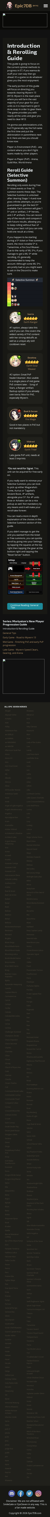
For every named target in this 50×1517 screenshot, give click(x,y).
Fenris (7, 1268)
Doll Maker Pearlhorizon (10, 1162)
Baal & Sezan (10, 891)
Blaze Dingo (9, 942)
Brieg (7, 970)
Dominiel (8, 1167)
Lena (28, 766)
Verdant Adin (32, 1381)
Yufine (29, 1450)
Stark (29, 1261)
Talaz (29, 1317)
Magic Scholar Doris (34, 837)
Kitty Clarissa (32, 726)
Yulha (29, 1453)
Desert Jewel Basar (12, 1130)
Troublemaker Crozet (35, 1357)
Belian (7, 919)
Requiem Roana (33, 1041)
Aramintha (9, 825)
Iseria (7, 1421)
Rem (28, 1033)
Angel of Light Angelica (14, 805)
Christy (7, 1063)
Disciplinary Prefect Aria (12, 1151)
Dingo (7, 1146)
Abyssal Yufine (10, 715)
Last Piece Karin (33, 754)
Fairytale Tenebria (12, 1249)
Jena (6, 1441)
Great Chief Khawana (13, 1327)
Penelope (30, 982)
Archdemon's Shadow (13, 833)
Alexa (7, 786)
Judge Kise (9, 1448)
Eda (6, 1187)
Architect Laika (10, 837)
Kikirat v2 (30, 715)
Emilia (7, 1214)
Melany (29, 861)
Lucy (28, 821)
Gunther (8, 1339)
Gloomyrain (9, 1320)
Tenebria (30, 1341)
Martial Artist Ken (33, 845)
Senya (29, 1164)
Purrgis (29, 1002)
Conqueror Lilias (11, 1103)
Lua (28, 817)
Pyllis (29, 1005)
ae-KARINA (9, 738)
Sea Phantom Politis (34, 1152)
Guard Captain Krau (13, 1331)
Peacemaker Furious (35, 970)
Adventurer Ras (11, 730)
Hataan (8, 1355)
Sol (28, 1237)
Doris (7, 1171)
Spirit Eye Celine (33, 1257)
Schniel (29, 1140)
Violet (29, 1401)
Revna (29, 1053)
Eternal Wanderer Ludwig (12, 1235)
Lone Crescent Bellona (35, 801)
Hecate (8, 1363)
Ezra (6, 1245)
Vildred (29, 1397)
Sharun (29, 1195)
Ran (28, 1017)
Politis (29, 998)
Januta (7, 1433)
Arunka (8, 859)
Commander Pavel (12, 1099)
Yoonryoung (31, 1442)
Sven (28, 1297)
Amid (7, 798)
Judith (7, 1453)
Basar (7, 903)
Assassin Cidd (10, 867)
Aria (6, 847)
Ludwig (29, 825)
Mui (28, 915)
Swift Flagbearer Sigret (35, 1301)
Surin (29, 1290)
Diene (7, 1142)
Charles (8, 1048)
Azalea (7, 887)
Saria (29, 1132)
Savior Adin (31, 1136)
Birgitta (8, 938)
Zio (28, 1477)
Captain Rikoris (11, 992)
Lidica (29, 778)
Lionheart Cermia (33, 794)
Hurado (8, 1387)
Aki (6, 774)
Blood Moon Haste (12, 950)
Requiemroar (32, 1045)
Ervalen (8, 1226)
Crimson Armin (11, 1115)
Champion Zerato (12, 1036)
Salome (29, 1128)
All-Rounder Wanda (12, 790)
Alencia (8, 782)
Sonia (29, 1245)
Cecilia (7, 1008)
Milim (29, 881)
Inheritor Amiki (11, 1417)
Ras (28, 1021)
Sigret (29, 1217)
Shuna (29, 1213)
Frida (7, 1292)
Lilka (28, 790)
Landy (29, 750)
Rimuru (29, 1073)
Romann (30, 1100)
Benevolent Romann (13, 926)
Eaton (7, 1183)
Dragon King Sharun (13, 1179)
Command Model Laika (14, 1091)
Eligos (7, 1199)
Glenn (7, 1316)
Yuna (29, 1457)
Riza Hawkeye (32, 1084)
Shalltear (30, 1191)
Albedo (8, 778)
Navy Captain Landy (34, 930)
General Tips (9, 633)
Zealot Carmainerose (35, 1465)
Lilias (29, 782)
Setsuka (30, 1175)
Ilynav (7, 1399)
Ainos (7, 754)
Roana (29, 1092)
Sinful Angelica (32, 1233)
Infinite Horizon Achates (11, 1411)
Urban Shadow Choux (35, 1377)
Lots (28, 813)
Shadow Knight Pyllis (34, 1183)
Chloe (7, 1055)
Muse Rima (31, 919)
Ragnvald (30, 1009)
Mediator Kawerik (33, 857)
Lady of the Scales (34, 742)
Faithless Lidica (11, 1252)
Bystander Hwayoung (13, 984)
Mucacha (30, 911)
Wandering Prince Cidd (36, 1417)
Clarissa (8, 1075)
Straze (29, 1265)
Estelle (7, 1230)
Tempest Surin (32, 1337)
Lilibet (29, 786)
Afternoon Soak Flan (13, 750)
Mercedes (30, 869)
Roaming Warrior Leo (35, 1088)
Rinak (29, 1080)
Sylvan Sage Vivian (34, 1305)
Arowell (8, 855)
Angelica (8, 813)
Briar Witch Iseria (11, 966)
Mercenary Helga (33, 873)
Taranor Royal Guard (35, 1333)
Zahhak (29, 1461)
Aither (7, 770)
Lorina (29, 809)
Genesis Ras (9, 1312)
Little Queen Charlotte (35, 798)
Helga (7, 1371)
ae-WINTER (9, 746)
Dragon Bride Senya (13, 1175)
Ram (28, 1013)
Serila (29, 1171)
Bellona (8, 922)
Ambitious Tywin (11, 794)
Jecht (7, 1437)
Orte (28, 958)
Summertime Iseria (34, 1286)
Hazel (7, 1359)
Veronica (30, 1385)
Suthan (29, 1293)
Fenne (7, 1264)
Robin (29, 1096)
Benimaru (9, 930)
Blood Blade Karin (12, 946)
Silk (28, 1221)
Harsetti (8, 1343)
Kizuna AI (30, 730)
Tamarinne (31, 1325)
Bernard (8, 934)
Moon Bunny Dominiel (35, 903)
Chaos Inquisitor (11, 1040)
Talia (28, 1321)
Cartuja (8, 1004)
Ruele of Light (32, 1116)
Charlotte (8, 1051)
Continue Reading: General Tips (24, 606)
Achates (8, 719)
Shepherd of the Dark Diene (35, 1204)
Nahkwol (30, 926)
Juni (6, 1456)
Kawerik (8, 1468)
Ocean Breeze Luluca (35, 950)
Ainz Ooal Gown (11, 766)
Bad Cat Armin (10, 895)
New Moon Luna (33, 942)
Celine (7, 1020)
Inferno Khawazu (11, 1407)
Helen (7, 1367)
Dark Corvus (10, 1123)
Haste (7, 1351)
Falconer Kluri (10, 1256)
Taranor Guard (32, 1329)
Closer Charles (11, 1083)
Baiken (7, 899)
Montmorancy (32, 899)
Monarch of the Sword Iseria (35, 893)
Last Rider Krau (32, 758)
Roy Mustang (32, 1112)
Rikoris (29, 1065)
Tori (28, 1353)
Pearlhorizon (32, 974)
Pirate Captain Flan (34, 994)
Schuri (29, 1148)
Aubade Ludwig (11, 879)
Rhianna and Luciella (35, 1057)
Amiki (7, 801)
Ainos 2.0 (8, 758)
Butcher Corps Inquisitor (10, 975)
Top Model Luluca (34, 1349)
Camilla (8, 988)
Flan (6, 1284)
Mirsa (29, 884)
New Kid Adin (32, 938)
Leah (28, 762)
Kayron (8, 1472)
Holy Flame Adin (11, 1383)
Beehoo (8, 915)
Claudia (8, 1079)
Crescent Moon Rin (12, 1111)
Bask (7, 907)
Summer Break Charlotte (32, 1274)
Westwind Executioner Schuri (35, 1426)
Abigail (7, 711)
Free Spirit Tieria (11, 1288)
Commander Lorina (12, 1095)
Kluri (28, 734)
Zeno (29, 1469)
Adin (7, 723)
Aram (7, 821)
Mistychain (31, 888)
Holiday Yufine (10, 1379)
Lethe (29, 774)
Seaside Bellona (33, 1160)
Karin (7, 1464)
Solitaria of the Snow (35, 1241)
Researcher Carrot (34, 1049)
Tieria (29, 1345)
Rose (29, 1108)
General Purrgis (11, 1308)
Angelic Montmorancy (13, 809)
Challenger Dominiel (13, 1032)
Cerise (7, 1024)
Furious (8, 1304)
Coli (6, 1087)
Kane (7, 1460)
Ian (6, 1395)
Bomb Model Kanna (13, 958)
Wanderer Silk (32, 1413)
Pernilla (29, 990)
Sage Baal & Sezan (34, 1124)
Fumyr (7, 1300)
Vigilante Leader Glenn (35, 1393)
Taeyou (29, 1313)
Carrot (7, 1000)
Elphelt (7, 1203)
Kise (28, 723)
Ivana (7, 1425)
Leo (28, 770)
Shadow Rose (32, 1187)
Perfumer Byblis (33, 986)
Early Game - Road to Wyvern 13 (19, 637)
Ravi (28, 1025)
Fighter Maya (10, 1280)
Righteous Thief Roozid (36, 1061)
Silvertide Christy (33, 1229)
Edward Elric (10, 1191)
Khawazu (30, 711)
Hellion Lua (9, 1375)
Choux (7, 1059)
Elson (7, 1206)
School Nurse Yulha (34, 1144)
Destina (8, 1138)
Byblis (7, 980)
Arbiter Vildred (11, 829)
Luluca (29, 829)
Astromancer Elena (12, 875)
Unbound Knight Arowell (33, 1372)
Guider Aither (10, 1335)
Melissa (29, 865)
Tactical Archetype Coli (36, 1309)
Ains (6, 762)
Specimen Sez (32, 1249)
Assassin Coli (10, 871)
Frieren (8, 1296)
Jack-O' (7, 1429)
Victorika (30, 1389)
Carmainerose (10, 996)
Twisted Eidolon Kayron (33, 1362)
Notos (29, 946)
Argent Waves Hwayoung (10, 842)
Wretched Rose (33, 1438)
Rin (28, 1077)
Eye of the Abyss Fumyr (14, 1241)
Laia (28, 746)
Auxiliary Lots (10, 883)
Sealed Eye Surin (33, 1156)
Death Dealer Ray (12, 1126)
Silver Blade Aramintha (35, 1225)
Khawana (8, 1480)
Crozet (7, 1119)
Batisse (8, 911)
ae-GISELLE (9, 734)
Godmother (9, 1324)
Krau (28, 738)
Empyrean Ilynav (11, 1218)
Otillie (29, 962)
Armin (7, 851)
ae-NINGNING (10, 742)
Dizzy (7, 1157)
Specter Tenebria (33, 1253)
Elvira (7, 1210)
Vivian (29, 1405)
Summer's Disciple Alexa (34, 1280)
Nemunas (30, 934)
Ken (6, 1476)
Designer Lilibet (11, 1134)
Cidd (7, 1071)
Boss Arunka (10, 962)
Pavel (29, 966)
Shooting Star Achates (35, 1209)
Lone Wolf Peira (33, 805)
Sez (28, 1179)
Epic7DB (26, 5)
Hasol (7, 1347)
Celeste (8, 1012)
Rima (29, 1069)
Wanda (29, 1409)
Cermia (8, 1028)
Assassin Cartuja (11, 863)
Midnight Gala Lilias (34, 877)
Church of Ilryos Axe (13, 1067)
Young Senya (32, 1446)
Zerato (29, 1473)
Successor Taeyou (34, 1269)
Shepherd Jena (32, 1199)
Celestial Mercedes (12, 1016)
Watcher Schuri (32, 1421)
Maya (29, 853)
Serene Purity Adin (34, 1167)
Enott (7, 1222)
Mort (28, 907)
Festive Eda (9, 1276)
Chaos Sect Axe (11, 1043)
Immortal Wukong (12, 1403)
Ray (28, 1029)
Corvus (8, 1107)
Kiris (28, 719)
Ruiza (29, 1120)
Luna (28, 833)
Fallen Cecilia (10, 1260)
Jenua (7, 1445)
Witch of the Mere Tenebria (33, 1432)
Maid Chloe (31, 841)
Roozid (29, 1104)
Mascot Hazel (32, 849)
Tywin (29, 1367)
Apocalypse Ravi (11, 817)
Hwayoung (9, 1391)
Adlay (7, 726)
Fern (6, 1272)
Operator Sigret (33, 954)
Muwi (29, 922)
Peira (29, 978)
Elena (7, 1195)
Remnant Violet (32, 1037)
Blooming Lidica (11, 954)
